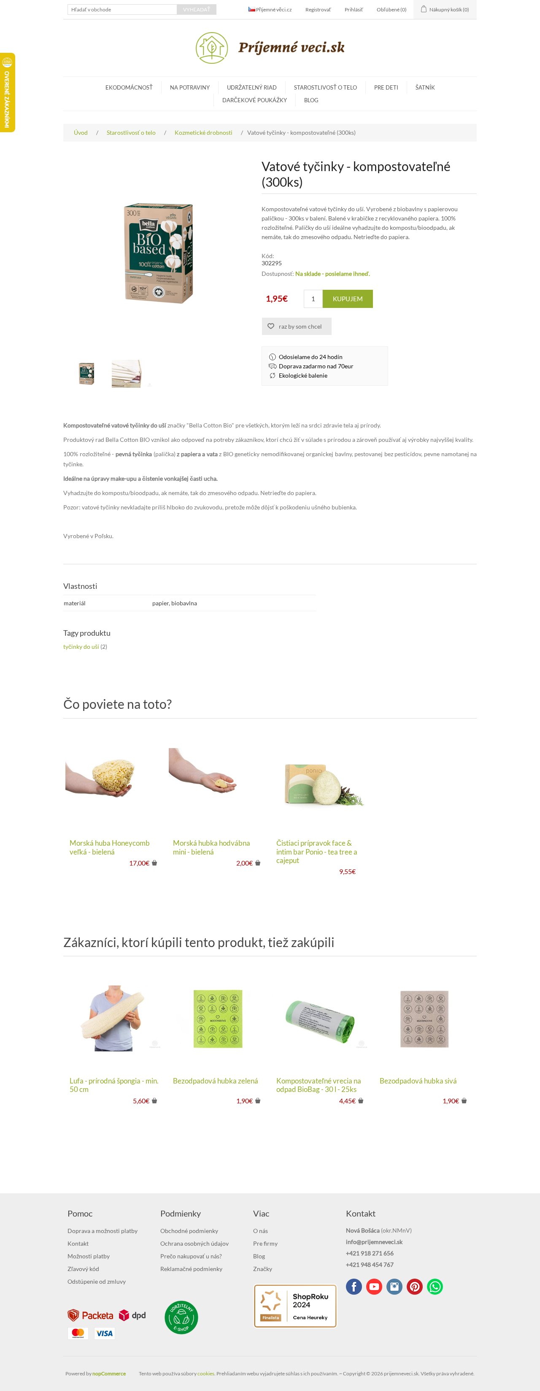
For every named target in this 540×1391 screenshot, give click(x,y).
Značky (262, 1268)
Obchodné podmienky (189, 1230)
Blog (311, 100)
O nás (260, 1230)
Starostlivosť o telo (325, 87)
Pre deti (386, 87)
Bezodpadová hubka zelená (215, 1081)
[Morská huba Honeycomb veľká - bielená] (115, 780)
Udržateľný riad (252, 87)
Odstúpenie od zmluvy (97, 1281)
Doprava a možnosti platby (103, 1230)
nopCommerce (109, 1373)
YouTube (374, 1287)
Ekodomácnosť (129, 87)
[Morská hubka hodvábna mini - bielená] (218, 780)
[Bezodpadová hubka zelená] (218, 1018)
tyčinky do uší (81, 646)
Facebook (354, 1287)
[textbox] (122, 9)
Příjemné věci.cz (273, 9)
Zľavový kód (83, 1268)
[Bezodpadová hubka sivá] (425, 1018)
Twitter (394, 1287)
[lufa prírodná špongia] (115, 1018)
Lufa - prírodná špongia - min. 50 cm (114, 1085)
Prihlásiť (354, 9)
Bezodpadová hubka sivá (418, 1081)
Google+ (415, 1287)
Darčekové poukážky (254, 100)
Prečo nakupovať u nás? (191, 1256)
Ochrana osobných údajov (194, 1243)
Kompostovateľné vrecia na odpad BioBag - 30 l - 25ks (318, 1085)
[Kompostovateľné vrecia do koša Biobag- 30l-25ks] (321, 1018)
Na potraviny (190, 87)
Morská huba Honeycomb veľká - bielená (110, 847)
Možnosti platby (89, 1256)
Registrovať (318, 9)
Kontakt (78, 1243)
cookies (205, 1373)
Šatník (425, 87)
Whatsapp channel (435, 1287)
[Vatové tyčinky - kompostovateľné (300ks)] (86, 374)
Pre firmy (265, 1243)
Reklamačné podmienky (191, 1268)
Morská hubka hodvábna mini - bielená (211, 847)
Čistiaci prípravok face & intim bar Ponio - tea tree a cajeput (316, 852)
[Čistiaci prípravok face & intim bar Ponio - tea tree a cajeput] (321, 780)
